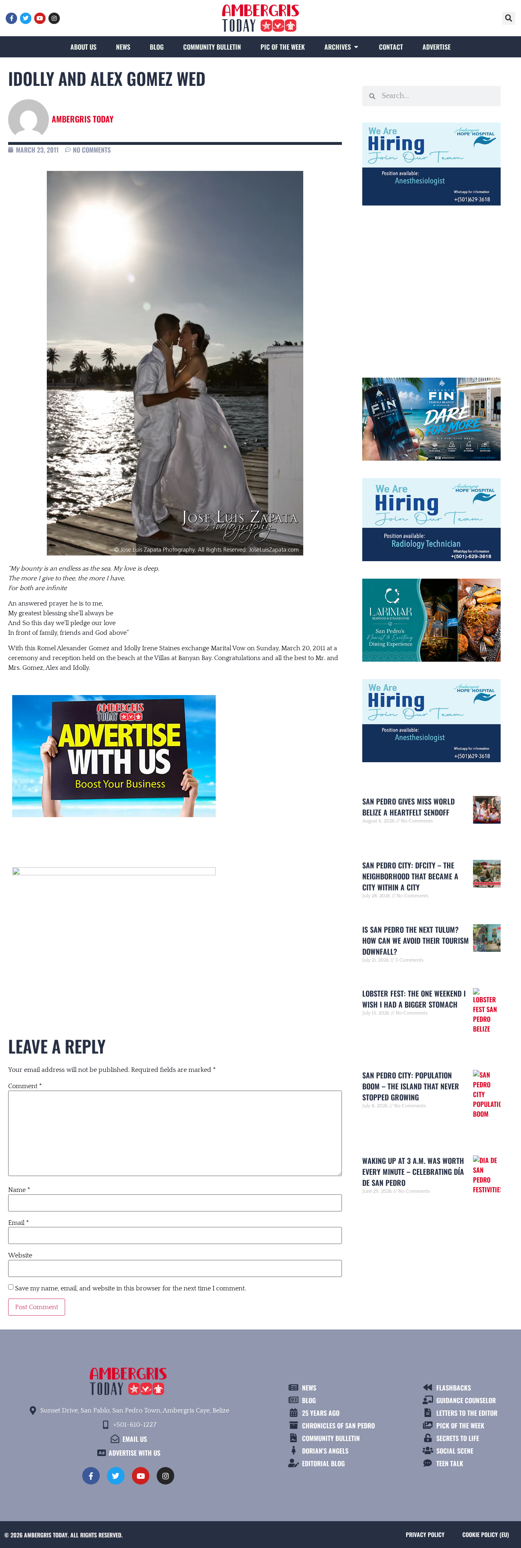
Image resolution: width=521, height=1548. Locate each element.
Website (20, 1255)
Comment (25, 1086)
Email (18, 1223)
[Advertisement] (431, 288)
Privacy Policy (425, 1534)
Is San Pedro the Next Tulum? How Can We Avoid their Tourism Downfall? (415, 940)
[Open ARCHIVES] (356, 47)
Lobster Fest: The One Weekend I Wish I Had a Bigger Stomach (414, 999)
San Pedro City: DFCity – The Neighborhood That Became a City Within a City (410, 876)
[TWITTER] (25, 18)
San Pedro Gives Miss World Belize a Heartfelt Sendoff (408, 807)
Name (19, 1190)
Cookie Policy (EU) (485, 1534)
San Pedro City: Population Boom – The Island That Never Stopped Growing (410, 1086)
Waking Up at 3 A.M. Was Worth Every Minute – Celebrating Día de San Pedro (413, 1171)
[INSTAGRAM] (54, 18)
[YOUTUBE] (40, 18)
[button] (508, 18)
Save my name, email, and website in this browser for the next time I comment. (130, 1288)
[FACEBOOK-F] (11, 18)
